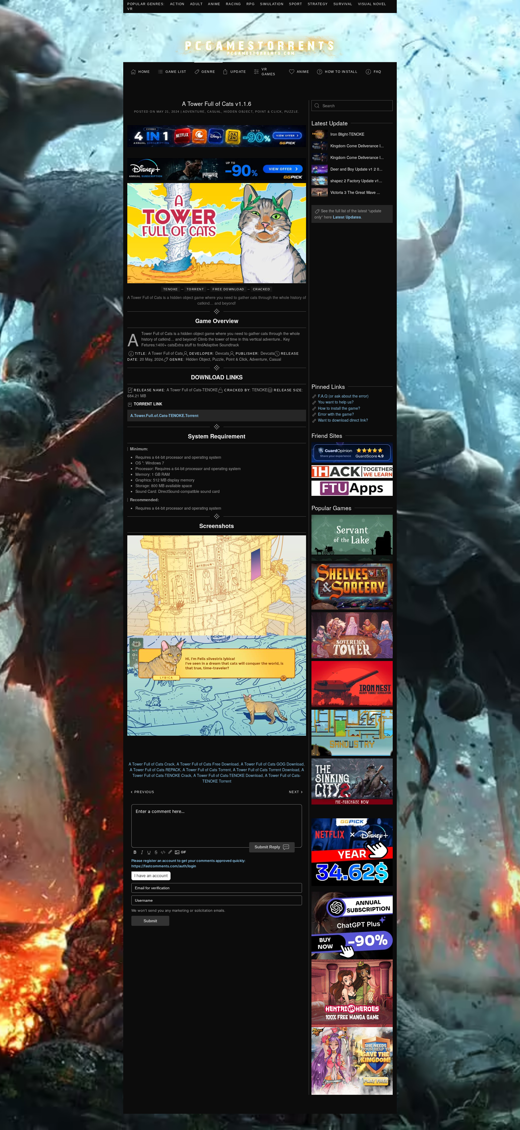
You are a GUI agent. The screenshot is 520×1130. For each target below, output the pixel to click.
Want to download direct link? (343, 420)
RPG (250, 4)
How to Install (341, 72)
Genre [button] (208, 72)
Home (144, 72)
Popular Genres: (146, 4)
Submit (150, 921)
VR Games (268, 71)
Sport (295, 4)
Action (177, 4)
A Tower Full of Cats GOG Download (272, 764)
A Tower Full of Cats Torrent (207, 769)
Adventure (194, 111)
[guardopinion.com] (352, 451)
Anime (214, 4)
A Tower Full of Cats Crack (151, 764)
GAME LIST (175, 72)
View (352, 536)
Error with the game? (336, 414)
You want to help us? (336, 402)
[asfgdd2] (352, 992)
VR (130, 9)
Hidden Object (238, 111)
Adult (196, 4)
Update (238, 72)
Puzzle (291, 111)
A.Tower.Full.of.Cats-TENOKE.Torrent (164, 415)
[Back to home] (260, 37)
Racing (233, 4)
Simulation (272, 4)
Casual (214, 111)
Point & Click (268, 111)
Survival (343, 4)
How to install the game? (339, 408)
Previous (143, 792)
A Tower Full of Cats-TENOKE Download (228, 775)
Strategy (318, 4)
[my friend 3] (352, 471)
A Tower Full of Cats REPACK (155, 769)
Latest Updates (347, 217)
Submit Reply (267, 847)
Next (295, 792)
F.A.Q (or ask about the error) (343, 396)
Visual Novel (372, 4)
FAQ (377, 72)
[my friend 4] (352, 487)
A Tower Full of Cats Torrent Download (266, 769)
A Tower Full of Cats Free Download (208, 764)
